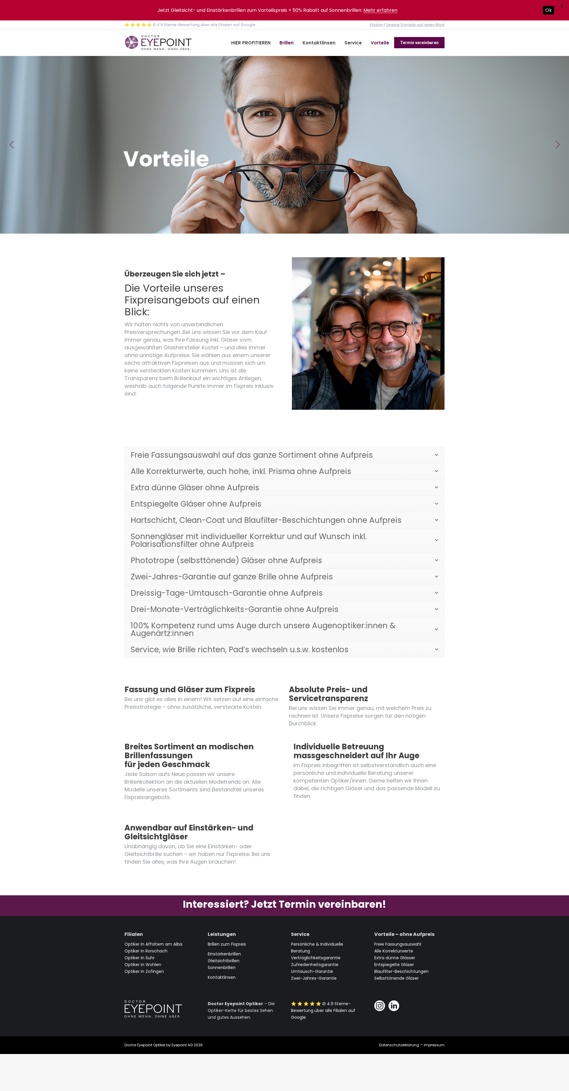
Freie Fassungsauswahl (397, 944)
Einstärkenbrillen (224, 954)
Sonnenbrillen (222, 968)
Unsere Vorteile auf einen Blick (415, 25)
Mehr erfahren (380, 10)
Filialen (376, 25)
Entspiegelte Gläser (394, 965)
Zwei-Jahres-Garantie (314, 978)
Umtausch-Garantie (312, 971)
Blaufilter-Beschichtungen (401, 971)
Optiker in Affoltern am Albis (153, 944)
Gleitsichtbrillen (223, 961)
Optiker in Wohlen (142, 965)
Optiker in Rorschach (145, 951)
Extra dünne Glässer (394, 958)
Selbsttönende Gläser (396, 978)
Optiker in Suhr (139, 958)
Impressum (434, 1044)
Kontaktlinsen (222, 977)
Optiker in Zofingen (144, 971)
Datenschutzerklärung (399, 1044)
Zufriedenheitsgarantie (314, 965)
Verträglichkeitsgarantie (316, 958)
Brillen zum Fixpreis (227, 944)
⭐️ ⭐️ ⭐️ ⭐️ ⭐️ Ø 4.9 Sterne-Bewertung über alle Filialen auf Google (189, 25)
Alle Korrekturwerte (393, 951)
